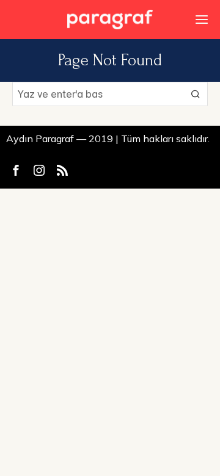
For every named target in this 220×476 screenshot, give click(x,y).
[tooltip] (16, 170)
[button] (195, 94)
